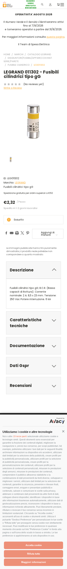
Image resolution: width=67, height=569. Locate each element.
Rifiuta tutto (33, 553)
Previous (6, 565)
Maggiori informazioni (33, 562)
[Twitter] (22, 233)
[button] (63, 431)
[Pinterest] (27, 233)
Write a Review (13, 88)
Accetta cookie (34, 545)
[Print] (17, 233)
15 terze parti (20, 436)
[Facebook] (6, 233)
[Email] (11, 233)
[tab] (33, 270)
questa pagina (55, 37)
